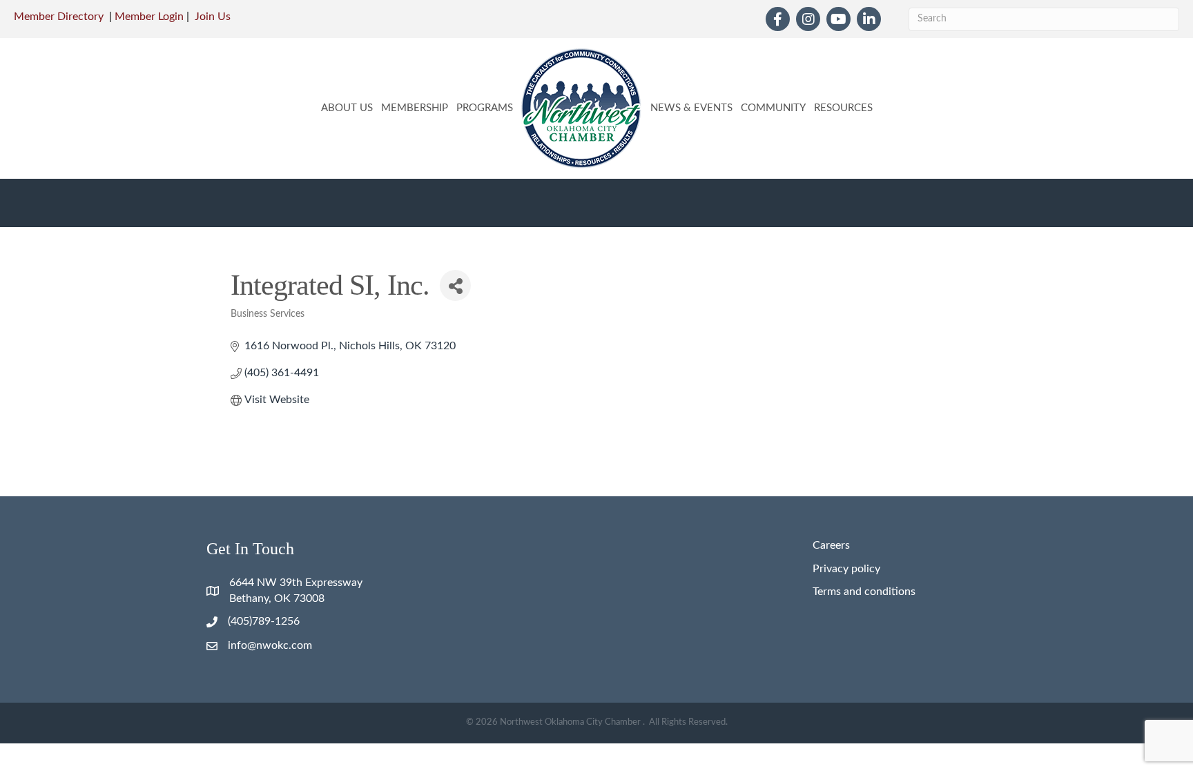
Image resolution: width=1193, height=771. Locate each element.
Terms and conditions (864, 591)
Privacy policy (846, 568)
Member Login (149, 16)
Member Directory (59, 16)
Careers (831, 545)
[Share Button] (455, 285)
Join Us (213, 16)
